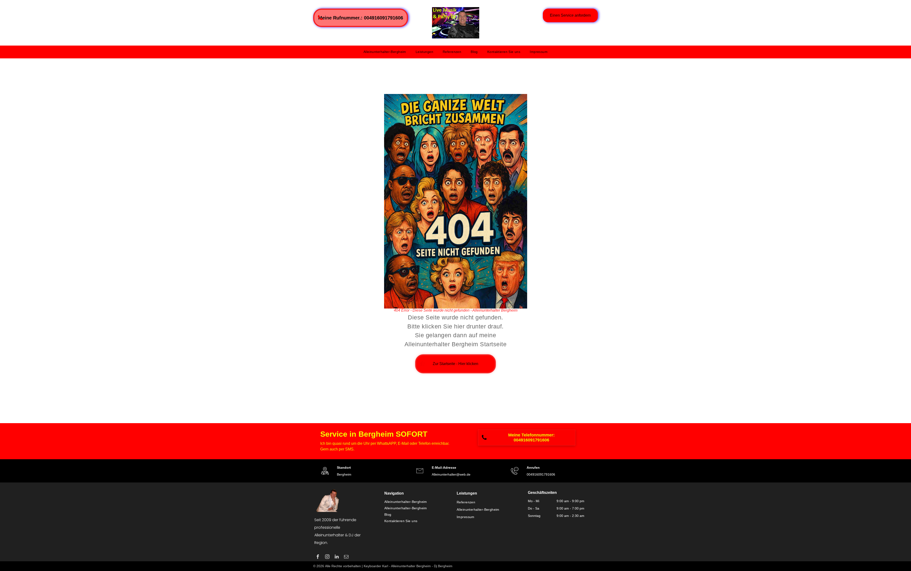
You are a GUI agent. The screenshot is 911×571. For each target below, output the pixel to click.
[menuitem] (385, 51)
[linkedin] (336, 557)
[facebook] (317, 557)
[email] (346, 557)
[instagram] (327, 557)
